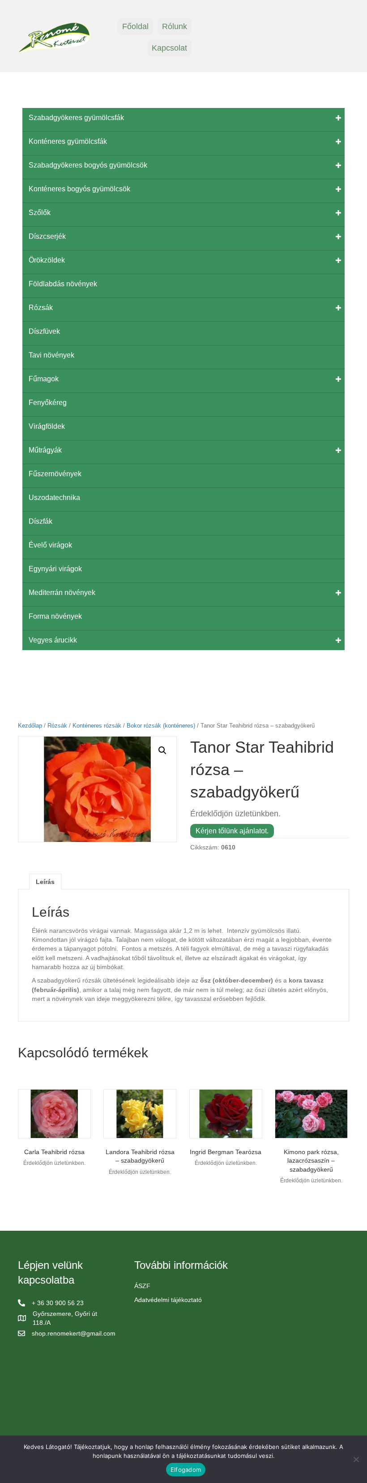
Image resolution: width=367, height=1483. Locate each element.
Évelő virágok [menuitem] (50, 545)
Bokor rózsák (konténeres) (161, 725)
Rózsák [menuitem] (41, 307)
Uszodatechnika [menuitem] (54, 497)
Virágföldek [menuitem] (47, 426)
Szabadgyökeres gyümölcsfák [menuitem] (76, 117)
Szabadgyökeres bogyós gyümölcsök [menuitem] (88, 165)
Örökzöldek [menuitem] (47, 260)
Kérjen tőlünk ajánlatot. (232, 831)
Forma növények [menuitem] (55, 616)
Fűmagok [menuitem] (44, 379)
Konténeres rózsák (97, 725)
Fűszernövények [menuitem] (55, 474)
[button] (162, 750)
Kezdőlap (30, 725)
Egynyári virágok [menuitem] (55, 569)
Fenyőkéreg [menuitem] (48, 402)
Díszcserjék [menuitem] (47, 236)
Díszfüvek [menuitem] (44, 331)
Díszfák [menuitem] (40, 521)
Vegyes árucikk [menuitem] (53, 640)
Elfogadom (186, 1469)
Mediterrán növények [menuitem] (62, 592)
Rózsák (57, 725)
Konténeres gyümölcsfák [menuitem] (68, 141)
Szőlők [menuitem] (40, 212)
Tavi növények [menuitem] (51, 355)
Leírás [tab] (45, 881)
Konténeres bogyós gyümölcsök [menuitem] (79, 189)
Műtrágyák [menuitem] (45, 450)
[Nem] (355, 1459)
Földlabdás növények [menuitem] (63, 284)
